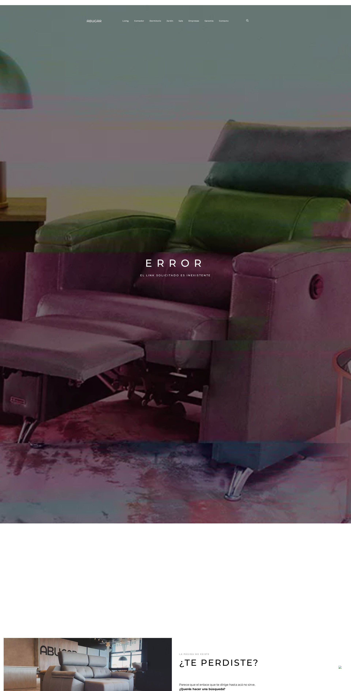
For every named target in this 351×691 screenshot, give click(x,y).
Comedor (139, 21)
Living (125, 21)
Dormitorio (155, 21)
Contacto (224, 21)
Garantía (209, 21)
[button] (247, 20)
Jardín (170, 21)
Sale (181, 21)
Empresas (193, 21)
